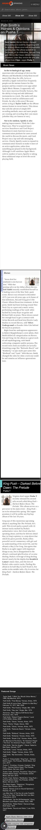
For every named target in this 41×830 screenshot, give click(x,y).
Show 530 (6, 15)
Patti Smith (10, 827)
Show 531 (19, 15)
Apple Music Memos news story (19, 817)
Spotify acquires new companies (19, 824)
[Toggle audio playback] (4, 826)
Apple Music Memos (14, 820)
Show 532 (33, 15)
